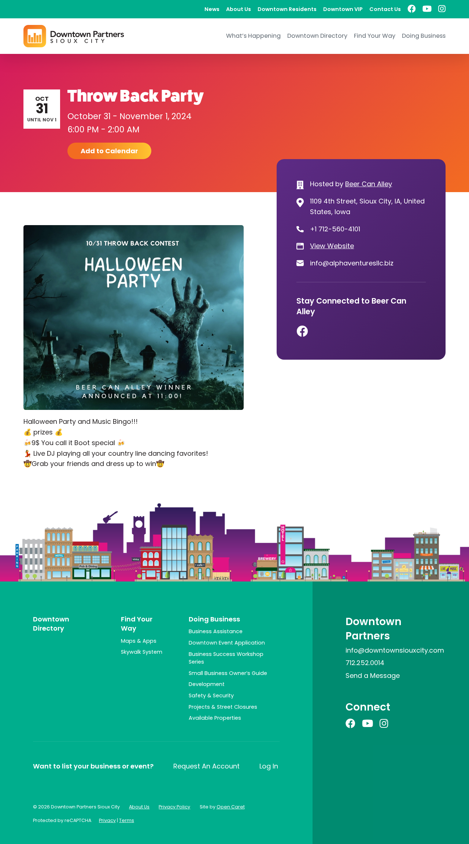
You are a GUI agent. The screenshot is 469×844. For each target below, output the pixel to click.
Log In (268, 766)
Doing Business (424, 36)
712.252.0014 (365, 662)
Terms (126, 820)
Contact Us (385, 9)
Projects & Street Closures (223, 707)
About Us (238, 9)
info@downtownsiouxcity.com (395, 650)
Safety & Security (211, 695)
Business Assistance (216, 631)
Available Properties (215, 718)
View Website (332, 245)
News (211, 9)
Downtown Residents (287, 9)
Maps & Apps (138, 641)
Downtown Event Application (227, 642)
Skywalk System (141, 652)
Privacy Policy (174, 807)
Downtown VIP (343, 9)
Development (207, 684)
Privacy (107, 820)
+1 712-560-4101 (335, 229)
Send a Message (373, 675)
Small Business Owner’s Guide (228, 673)
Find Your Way (374, 36)
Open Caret (231, 807)
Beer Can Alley (368, 183)
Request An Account (206, 766)
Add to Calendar (109, 150)
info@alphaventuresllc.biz (352, 263)
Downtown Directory (317, 36)
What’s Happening (253, 36)
